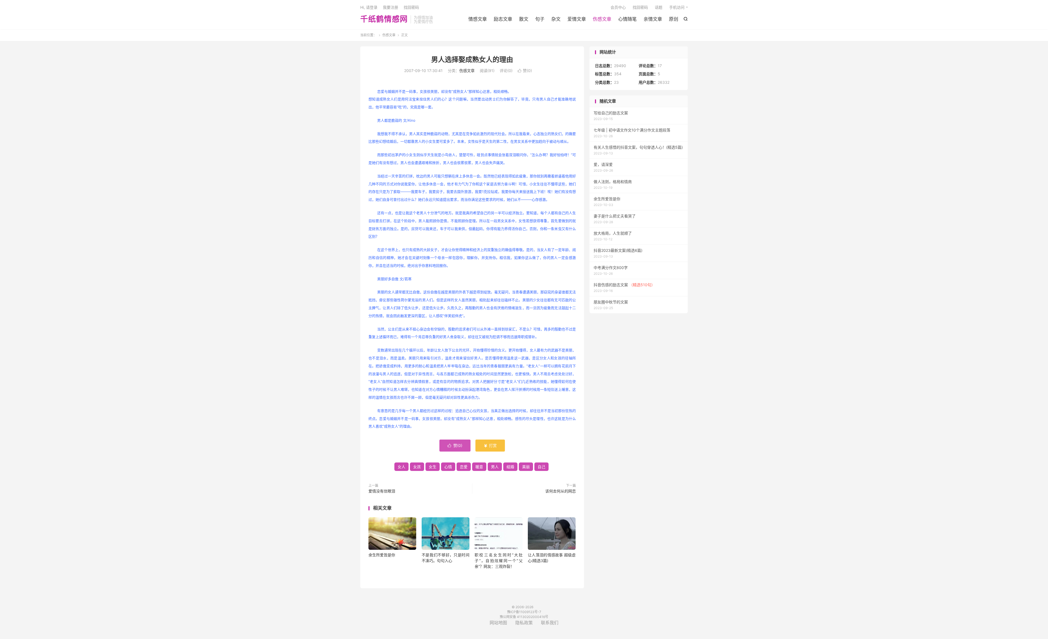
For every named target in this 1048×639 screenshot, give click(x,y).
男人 (495, 466)
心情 (448, 466)
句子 (539, 19)
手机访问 (676, 7)
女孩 (417, 466)
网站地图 (498, 622)
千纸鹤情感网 (384, 19)
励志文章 (503, 19)
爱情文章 (576, 19)
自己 (541, 466)
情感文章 (477, 19)
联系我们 (549, 622)
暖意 (479, 466)
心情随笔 (627, 19)
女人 (401, 466)
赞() (525, 70)
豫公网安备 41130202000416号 (524, 617)
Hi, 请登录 (368, 7)
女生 (432, 466)
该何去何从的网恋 (560, 491)
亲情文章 (653, 19)
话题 (658, 7)
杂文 (556, 19)
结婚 (510, 466)
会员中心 (618, 7)
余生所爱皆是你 (381, 555)
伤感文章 (602, 19)
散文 (523, 19)
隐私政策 (524, 622)
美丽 (526, 466)
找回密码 (640, 7)
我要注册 (390, 7)
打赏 (490, 445)
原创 (673, 19)
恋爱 (464, 466)
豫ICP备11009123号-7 (524, 612)
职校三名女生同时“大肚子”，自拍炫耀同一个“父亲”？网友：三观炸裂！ (498, 561)
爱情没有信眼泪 (381, 491)
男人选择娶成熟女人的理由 (472, 59)
